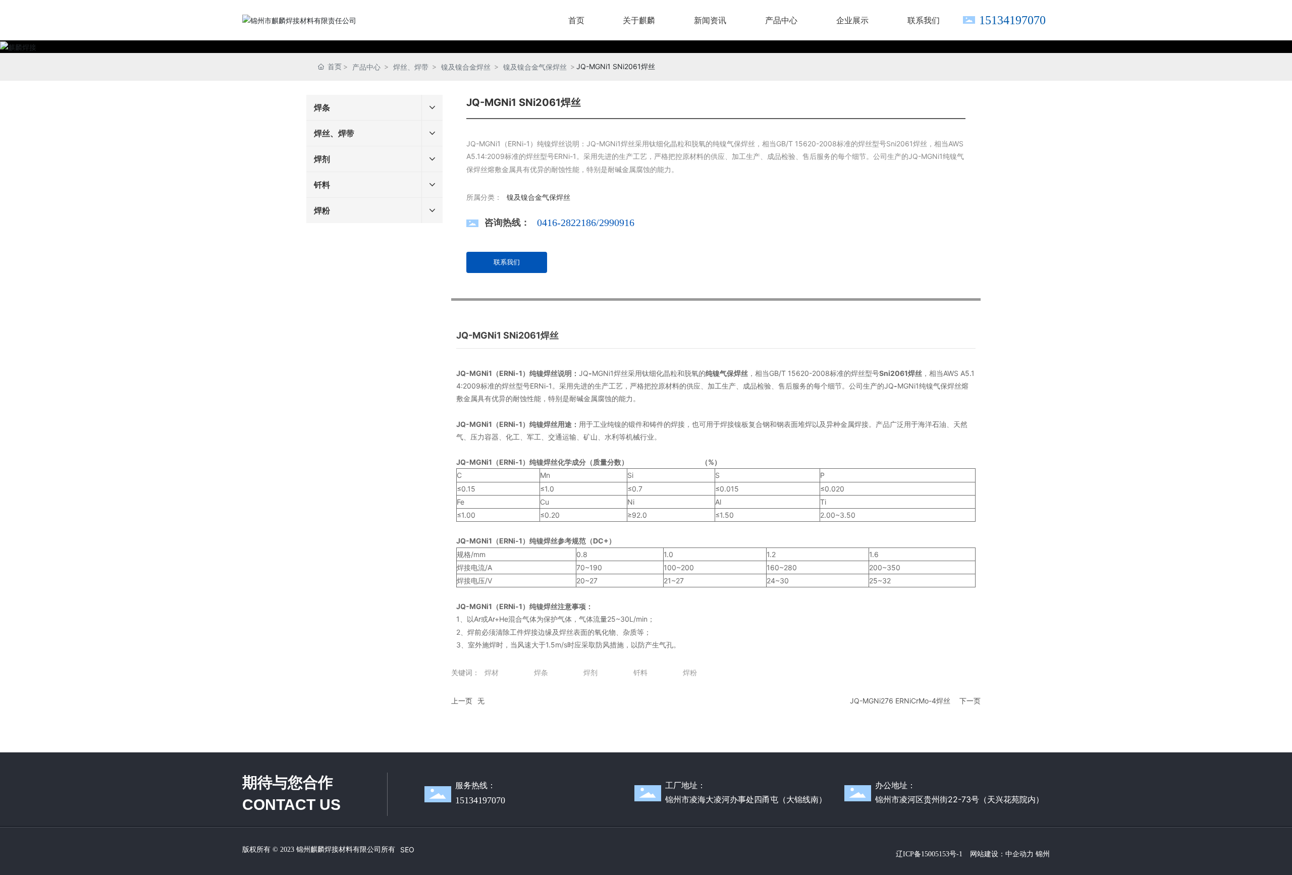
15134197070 (1012, 20)
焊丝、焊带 (410, 67)
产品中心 (366, 67)
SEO (407, 849)
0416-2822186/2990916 (585, 222)
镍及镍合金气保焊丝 (535, 67)
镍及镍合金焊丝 (466, 67)
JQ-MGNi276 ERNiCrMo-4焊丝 (900, 700)
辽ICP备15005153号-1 (929, 854)
